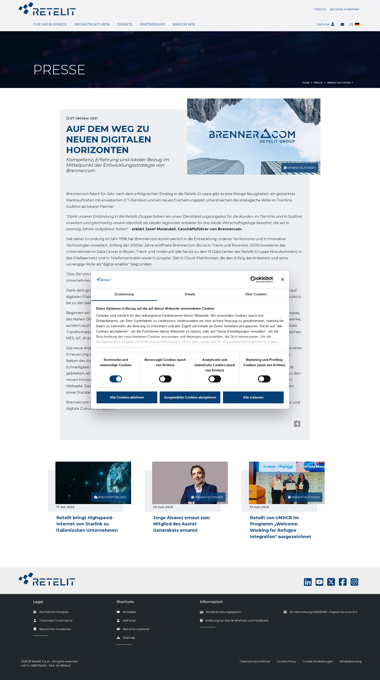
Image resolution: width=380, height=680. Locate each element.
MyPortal (323, 24)
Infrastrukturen (92, 24)
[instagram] (354, 582)
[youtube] (319, 582)
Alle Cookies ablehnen (127, 397)
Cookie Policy (286, 661)
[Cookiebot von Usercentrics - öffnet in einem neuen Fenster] (253, 279)
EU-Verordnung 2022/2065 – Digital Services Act (323, 612)
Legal (38, 602)
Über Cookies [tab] (256, 294)
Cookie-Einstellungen (318, 661)
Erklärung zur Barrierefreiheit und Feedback (237, 620)
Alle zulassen (253, 397)
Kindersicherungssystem (223, 612)
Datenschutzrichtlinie (255, 661)
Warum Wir (183, 24)
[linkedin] (308, 582)
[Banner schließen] (282, 279)
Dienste (124, 24)
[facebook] (343, 582)
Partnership (152, 24)
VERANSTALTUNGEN (339, 82)
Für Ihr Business (50, 24)
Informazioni (211, 602)
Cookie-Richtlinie (122, 347)
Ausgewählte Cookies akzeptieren (190, 397)
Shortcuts (125, 602)
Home (305, 82)
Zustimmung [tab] (124, 294)
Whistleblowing (351, 661)
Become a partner (344, 9)
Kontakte (129, 612)
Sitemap (129, 637)
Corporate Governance (56, 620)
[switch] (165, 378)
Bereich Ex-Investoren (55, 629)
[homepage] (47, 8)
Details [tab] (190, 294)
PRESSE (320, 9)
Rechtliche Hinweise (53, 612)
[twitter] (331, 582)
